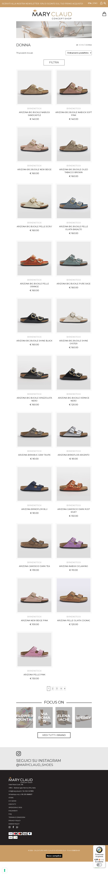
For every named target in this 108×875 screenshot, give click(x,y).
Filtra (54, 62)
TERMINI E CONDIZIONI (17, 817)
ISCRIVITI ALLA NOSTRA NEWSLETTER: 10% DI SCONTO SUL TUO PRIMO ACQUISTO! (42, 3)
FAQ (10, 814)
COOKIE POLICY (14, 824)
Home (81, 45)
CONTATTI (12, 804)
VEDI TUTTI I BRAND (54, 735)
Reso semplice (54, 856)
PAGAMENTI (13, 811)
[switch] (99, 864)
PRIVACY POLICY (15, 821)
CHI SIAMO (12, 801)
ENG (95, 3)
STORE (11, 798)
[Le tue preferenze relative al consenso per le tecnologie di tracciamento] (4, 870)
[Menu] (103, 846)
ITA (89, 3)
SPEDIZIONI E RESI (15, 807)
